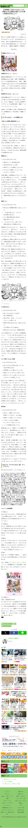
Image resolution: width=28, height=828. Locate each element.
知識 (7, 798)
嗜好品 (20, 803)
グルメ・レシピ (7, 800)
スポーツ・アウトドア (7, 803)
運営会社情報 (20, 812)
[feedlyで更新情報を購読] (9, 641)
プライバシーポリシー (7, 810)
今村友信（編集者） (13, 638)
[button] (22, 6)
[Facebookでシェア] (14, 633)
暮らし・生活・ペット (7, 623)
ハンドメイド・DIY (7, 626)
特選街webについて (7, 807)
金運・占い (20, 793)
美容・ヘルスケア (20, 796)
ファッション (7, 805)
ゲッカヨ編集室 (8, 781)
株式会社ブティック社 (10, 779)
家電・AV (20, 791)
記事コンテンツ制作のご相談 (12, 783)
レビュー (7, 791)
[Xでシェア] (5, 633)
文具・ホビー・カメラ (20, 800)
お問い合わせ (20, 810)
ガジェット (7, 793)
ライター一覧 (20, 807)
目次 (12, 49)
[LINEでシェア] (22, 633)
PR (20, 805)
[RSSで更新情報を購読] (11, 641)
